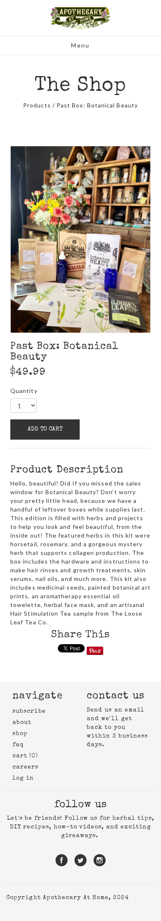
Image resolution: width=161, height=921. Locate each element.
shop (20, 734)
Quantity (24, 390)
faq (18, 745)
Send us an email (115, 710)
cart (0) (25, 756)
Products (37, 105)
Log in (23, 778)
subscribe (29, 711)
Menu (80, 45)
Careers (25, 767)
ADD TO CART (45, 429)
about (21, 723)
